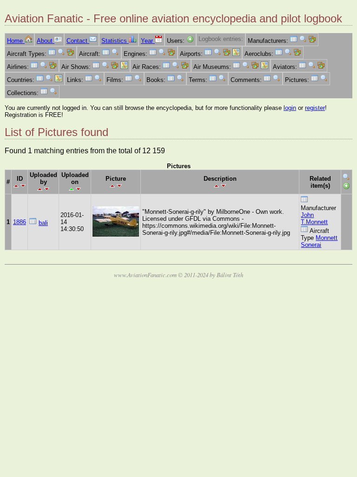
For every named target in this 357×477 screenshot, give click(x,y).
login (290, 107)
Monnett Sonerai (319, 241)
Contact (77, 40)
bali (43, 222)
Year (148, 40)
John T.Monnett (314, 218)
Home (16, 40)
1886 (19, 221)
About (45, 40)
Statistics (115, 40)
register (315, 107)
